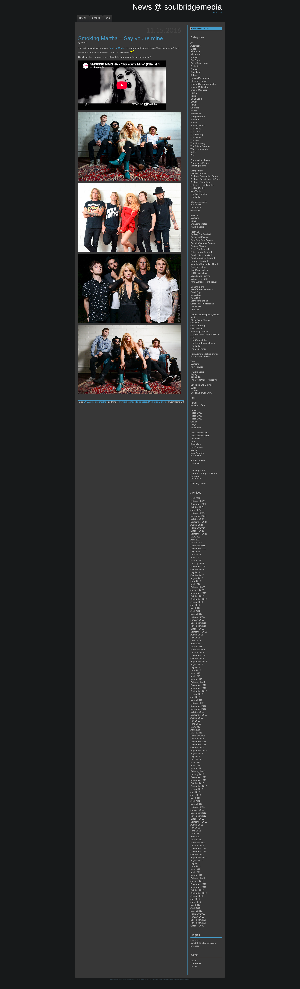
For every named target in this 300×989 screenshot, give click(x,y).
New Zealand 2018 (199, 435)
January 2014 (197, 774)
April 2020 (195, 584)
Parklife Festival (198, 267)
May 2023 (195, 536)
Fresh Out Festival (199, 249)
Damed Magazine (199, 300)
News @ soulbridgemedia (149, 980)
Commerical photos (200, 160)
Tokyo (193, 424)
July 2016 (195, 697)
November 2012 (198, 816)
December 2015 (198, 706)
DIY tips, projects (198, 202)
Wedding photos (198, 483)
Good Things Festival (201, 255)
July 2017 (195, 667)
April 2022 (195, 557)
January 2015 (197, 738)
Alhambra (195, 51)
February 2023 (197, 545)
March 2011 (196, 875)
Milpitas (194, 450)
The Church (196, 131)
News (193, 104)
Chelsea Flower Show (201, 393)
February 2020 (197, 587)
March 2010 (196, 911)
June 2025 (195, 510)
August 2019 (196, 602)
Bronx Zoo (195, 455)
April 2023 (195, 539)
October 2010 (197, 890)
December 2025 (198, 504)
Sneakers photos (198, 224)
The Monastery (197, 143)
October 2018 (197, 629)
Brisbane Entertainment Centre (205, 179)
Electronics (195, 207)
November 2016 (198, 688)
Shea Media (186, 980)
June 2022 (195, 554)
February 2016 (197, 703)
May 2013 (195, 798)
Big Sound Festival (199, 237)
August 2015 (196, 718)
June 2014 (195, 759)
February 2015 (197, 735)
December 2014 (198, 741)
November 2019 (198, 593)
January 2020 (197, 590)
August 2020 (196, 578)
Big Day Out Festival (200, 234)
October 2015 (197, 712)
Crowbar (194, 322)
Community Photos (199, 163)
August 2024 (196, 525)
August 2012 (196, 824)
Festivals (194, 232)
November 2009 (198, 922)
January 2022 (197, 563)
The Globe (195, 137)
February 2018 (197, 649)
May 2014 (195, 762)
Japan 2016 (196, 415)
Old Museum (196, 328)
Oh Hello (194, 107)
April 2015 (195, 729)
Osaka (193, 421)
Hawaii (193, 403)
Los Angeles (196, 447)
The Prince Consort (200, 146)
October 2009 (197, 925)
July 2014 (195, 756)
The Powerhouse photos (202, 343)
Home (82, 18)
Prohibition (195, 113)
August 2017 (196, 664)
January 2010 (197, 917)
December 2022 (198, 548)
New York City (197, 453)
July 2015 (195, 721)
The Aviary (195, 128)
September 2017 (198, 661)
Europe (194, 388)
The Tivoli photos (198, 194)
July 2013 (195, 792)
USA (192, 441)
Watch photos (197, 227)
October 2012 (197, 819)
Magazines (195, 295)
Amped (194, 57)
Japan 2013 (196, 413)
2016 (86, 402)
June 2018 (195, 640)
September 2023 (198, 533)
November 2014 (198, 744)
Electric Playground (200, 78)
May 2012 (195, 833)
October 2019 (197, 596)
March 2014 (196, 768)
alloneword (195, 54)
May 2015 (195, 726)
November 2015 (198, 709)
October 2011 (197, 854)
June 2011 (195, 866)
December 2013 (198, 777)
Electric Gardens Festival (202, 243)
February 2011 (197, 878)
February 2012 (197, 842)
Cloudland (195, 72)
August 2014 (196, 753)
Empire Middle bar (199, 87)
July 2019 (195, 605)
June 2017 (195, 670)
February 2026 (197, 501)
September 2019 (198, 599)
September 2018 (198, 631)
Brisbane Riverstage (200, 182)
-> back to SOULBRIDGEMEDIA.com (203, 941)
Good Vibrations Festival (202, 258)
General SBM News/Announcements (201, 288)
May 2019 (195, 608)
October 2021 (197, 569)
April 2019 (195, 611)
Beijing (193, 374)
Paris (192, 398)
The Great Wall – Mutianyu (203, 380)
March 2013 (196, 804)
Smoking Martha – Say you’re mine (120, 38)
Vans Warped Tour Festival (203, 282)
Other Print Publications (202, 303)
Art (191, 43)
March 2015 (196, 732)
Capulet (194, 69)
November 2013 (198, 780)
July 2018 (195, 637)
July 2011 (195, 863)
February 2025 (197, 513)
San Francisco (197, 460)
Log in (193, 960)
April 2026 (195, 498)
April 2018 (195, 643)
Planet (193, 110)
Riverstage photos (199, 331)
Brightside (195, 66)
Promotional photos (158, 402)
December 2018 (198, 623)
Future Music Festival (201, 252)
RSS (108, 18)
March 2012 (196, 839)
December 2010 (198, 884)
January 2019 (197, 620)
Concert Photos (198, 173)
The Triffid (195, 197)
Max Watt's (195, 191)
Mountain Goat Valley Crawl (204, 264)
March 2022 (196, 560)
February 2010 (197, 914)
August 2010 (196, 896)
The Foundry (196, 134)
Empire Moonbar (198, 90)
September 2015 (198, 715)
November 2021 (198, 566)
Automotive (196, 46)
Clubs (193, 49)
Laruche (194, 101)
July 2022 (195, 551)
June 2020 (195, 581)
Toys (192, 361)
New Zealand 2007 (199, 432)
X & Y (193, 152)
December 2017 (198, 655)
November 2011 (198, 851)
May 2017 (195, 673)
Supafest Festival (199, 279)
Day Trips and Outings (201, 385)
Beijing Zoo (196, 377)
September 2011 (198, 857)
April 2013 (195, 801)
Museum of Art (197, 405)
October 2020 (197, 575)
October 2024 (197, 519)
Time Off (194, 309)
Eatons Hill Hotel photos (202, 185)
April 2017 (195, 676)
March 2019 (196, 614)
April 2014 (195, 765)
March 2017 (196, 679)
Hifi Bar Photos (197, 188)
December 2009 (198, 920)
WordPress (195, 963)
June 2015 (195, 724)
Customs (194, 218)
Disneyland (195, 444)
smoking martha (98, 402)
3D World (195, 297)
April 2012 (195, 836)
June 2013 (195, 795)
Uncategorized (197, 470)
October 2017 (197, 658)
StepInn (194, 122)
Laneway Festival (199, 261)
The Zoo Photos (198, 349)
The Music (195, 306)
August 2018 (196, 634)
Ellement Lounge (198, 81)
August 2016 (196, 694)
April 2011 (195, 872)
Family (193, 93)
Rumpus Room (197, 116)
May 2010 (195, 905)
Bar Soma (195, 60)
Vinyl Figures (196, 367)
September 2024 (198, 522)
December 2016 (198, 685)
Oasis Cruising (197, 325)
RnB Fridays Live (198, 273)
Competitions (196, 170)
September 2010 (198, 893)
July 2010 (195, 899)
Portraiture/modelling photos (133, 402)
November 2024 (198, 516)
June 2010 (195, 902)
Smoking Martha (117, 48)
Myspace (194, 946)
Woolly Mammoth (199, 149)
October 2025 (197, 507)
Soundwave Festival (200, 276)
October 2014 (197, 747)
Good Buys (195, 292)
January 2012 (197, 845)
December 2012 (198, 813)
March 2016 (196, 700)
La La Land (196, 99)
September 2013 (198, 786)
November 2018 (198, 626)
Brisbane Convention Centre (204, 176)
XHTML (194, 966)
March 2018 (196, 646)
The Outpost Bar (198, 340)
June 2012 (195, 830)
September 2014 (198, 750)
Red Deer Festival (199, 270)
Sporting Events (198, 165)
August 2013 (196, 789)
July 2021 (195, 572)
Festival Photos (198, 246)
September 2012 (198, 822)
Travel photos (197, 372)
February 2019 (197, 617)
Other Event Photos (200, 320)
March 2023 (196, 542)
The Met (194, 140)
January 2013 (197, 810)
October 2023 (197, 531)
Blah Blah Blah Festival (201, 240)
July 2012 (195, 827)
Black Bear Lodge (199, 63)
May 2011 (195, 869)
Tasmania (195, 438)
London (194, 390)
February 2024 (197, 528)
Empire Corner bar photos (203, 84)
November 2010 (198, 887)
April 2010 (195, 908)
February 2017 (197, 682)
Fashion (194, 215)
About (96, 18)
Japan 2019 (196, 418)
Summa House (197, 125)
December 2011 (198, 848)
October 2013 (197, 783)
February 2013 (197, 807)
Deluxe (193, 75)
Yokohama (195, 427)
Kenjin (193, 96)
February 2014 (197, 771)
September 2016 (198, 691)
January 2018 (197, 652)
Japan (193, 410)
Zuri (192, 155)
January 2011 (197, 881)
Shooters (194, 119)
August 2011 (196, 860)
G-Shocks (195, 210)
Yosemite (195, 463)
